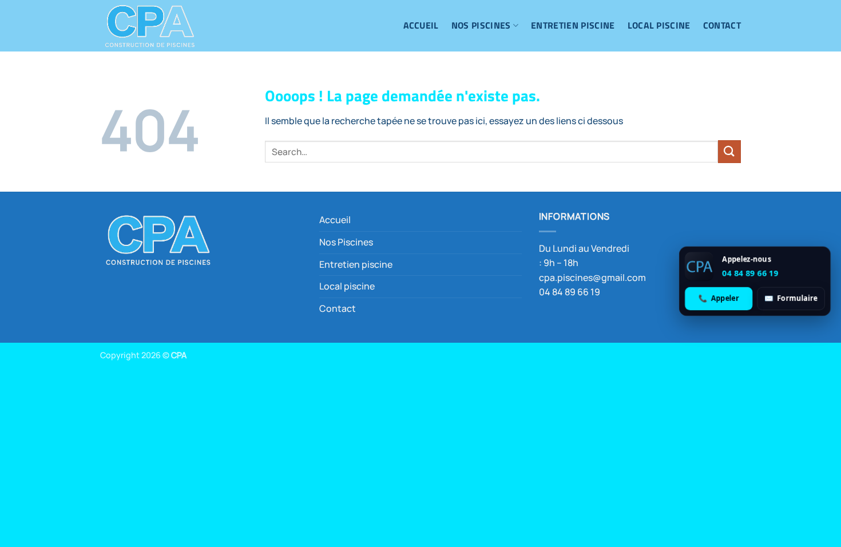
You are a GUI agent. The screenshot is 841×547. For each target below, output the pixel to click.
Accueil (421, 25)
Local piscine (659, 25)
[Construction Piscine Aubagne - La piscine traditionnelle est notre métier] (157, 25)
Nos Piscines (481, 25)
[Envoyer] (729, 151)
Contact (722, 25)
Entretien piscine (572, 25)
